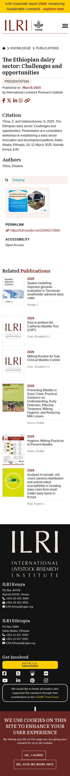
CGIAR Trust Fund (46, 696)
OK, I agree (33, 755)
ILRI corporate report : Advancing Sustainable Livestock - (35, 6)
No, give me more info (35, 764)
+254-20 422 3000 (17, 598)
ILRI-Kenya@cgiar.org (19, 606)
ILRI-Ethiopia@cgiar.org (20, 643)
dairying (18, 180)
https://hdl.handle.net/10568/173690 (35, 230)
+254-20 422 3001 (17, 602)
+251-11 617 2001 (16, 638)
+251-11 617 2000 (16, 634)
